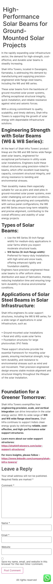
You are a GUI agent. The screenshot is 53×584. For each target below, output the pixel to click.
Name (5, 523)
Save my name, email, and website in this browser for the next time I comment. (24, 562)
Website (5, 547)
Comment (7, 485)
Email (5, 535)
